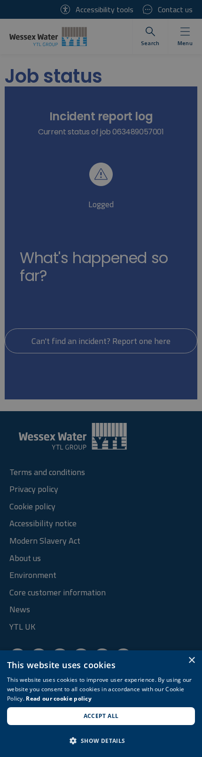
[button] (101, 740)
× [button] (191, 660)
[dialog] (101, 703)
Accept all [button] (101, 716)
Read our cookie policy (59, 698)
